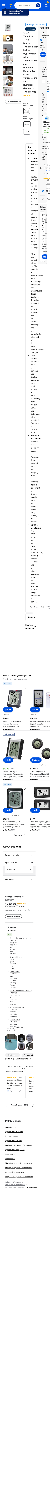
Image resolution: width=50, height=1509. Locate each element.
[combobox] (27, 5)
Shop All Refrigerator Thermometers (19, 1177)
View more (18, 835)
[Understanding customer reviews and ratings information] (29, 910)
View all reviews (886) (19, 1105)
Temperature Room (12, 1136)
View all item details (37, 607)
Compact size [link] (15, 1020)
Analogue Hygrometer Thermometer (19, 1145)
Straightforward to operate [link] (20, 938)
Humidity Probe (11, 1127)
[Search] (38, 5)
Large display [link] (15, 972)
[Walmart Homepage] (10, 5)
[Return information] (41, 50)
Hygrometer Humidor (13, 1141)
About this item (12, 846)
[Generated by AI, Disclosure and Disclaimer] (15, 1030)
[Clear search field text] (34, 5)
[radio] (26, 111)
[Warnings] (31, 879)
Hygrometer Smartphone (14, 1150)
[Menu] (4, 5)
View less (19, 1027)
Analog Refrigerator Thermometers (18, 1168)
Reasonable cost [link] (16, 957)
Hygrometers (10, 1154)
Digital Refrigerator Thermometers (18, 1163)
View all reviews (13, 916)
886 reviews (20, 906)
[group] (34, 95)
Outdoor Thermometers (14, 1172)
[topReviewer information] (20, 1091)
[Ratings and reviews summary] (31, 897)
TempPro (26, 33)
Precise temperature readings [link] (21, 991)
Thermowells (10, 1159)
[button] (29, 150)
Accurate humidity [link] (17, 1007)
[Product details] (31, 855)
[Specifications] (31, 862)
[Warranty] (29, 870)
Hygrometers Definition (14, 1132)
